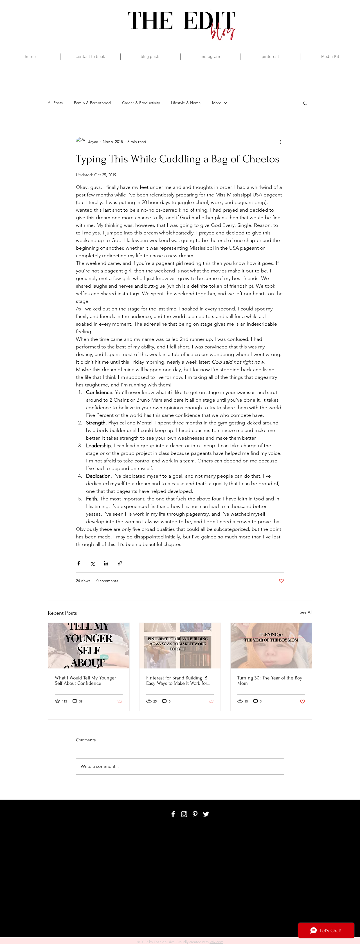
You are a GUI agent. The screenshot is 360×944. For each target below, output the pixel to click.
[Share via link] (120, 563)
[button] (305, 103)
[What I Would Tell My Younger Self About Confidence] (88, 645)
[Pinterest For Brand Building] (180, 645)
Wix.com (216, 942)
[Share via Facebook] (78, 563)
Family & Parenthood (92, 102)
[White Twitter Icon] (206, 814)
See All (306, 612)
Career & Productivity (141, 102)
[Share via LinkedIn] (106, 563)
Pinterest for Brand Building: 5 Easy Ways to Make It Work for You (176, 680)
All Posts (55, 102)
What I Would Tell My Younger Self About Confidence (85, 680)
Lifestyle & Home (186, 102)
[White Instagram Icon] (184, 814)
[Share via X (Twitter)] (92, 563)
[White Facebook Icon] (173, 814)
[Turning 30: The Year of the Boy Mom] (271, 645)
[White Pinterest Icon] (195, 814)
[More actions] (280, 141)
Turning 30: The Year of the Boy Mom (269, 680)
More (216, 102)
